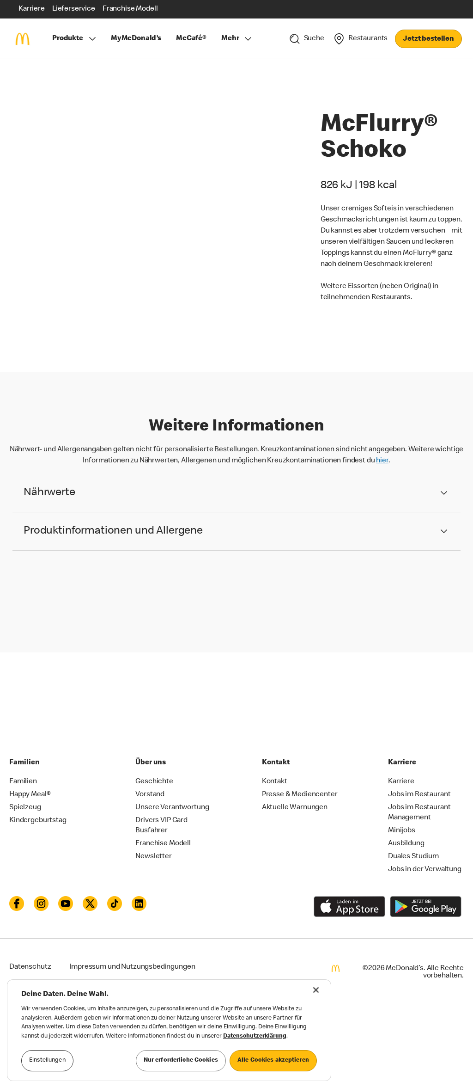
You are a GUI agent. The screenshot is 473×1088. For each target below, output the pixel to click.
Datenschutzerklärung (254, 1036)
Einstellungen (47, 1060)
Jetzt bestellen (428, 39)
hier (382, 461)
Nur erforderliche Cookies (181, 1060)
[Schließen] (316, 990)
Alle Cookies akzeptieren (273, 1060)
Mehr (230, 39)
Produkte (67, 39)
